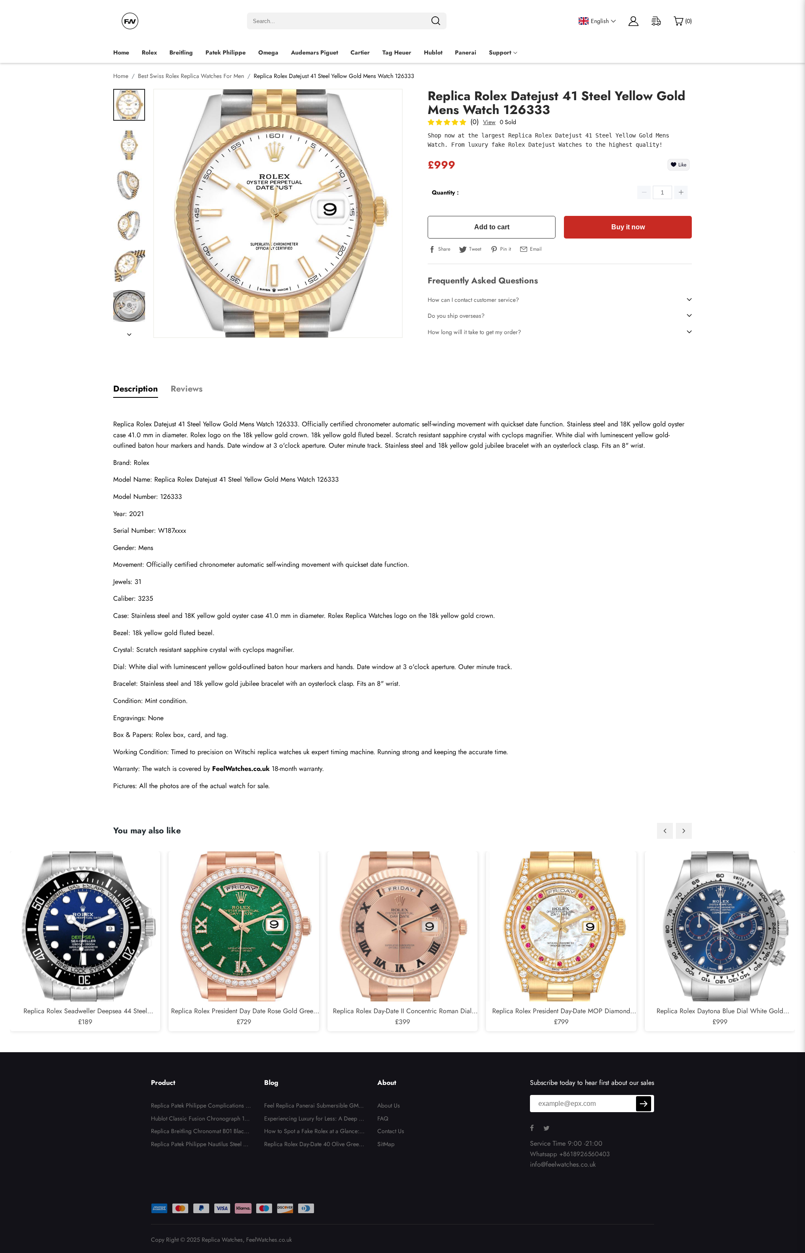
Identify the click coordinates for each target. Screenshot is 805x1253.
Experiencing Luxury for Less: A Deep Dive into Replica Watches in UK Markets (314, 1119)
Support (500, 52)
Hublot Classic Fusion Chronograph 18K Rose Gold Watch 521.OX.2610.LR (201, 1119)
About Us (388, 1105)
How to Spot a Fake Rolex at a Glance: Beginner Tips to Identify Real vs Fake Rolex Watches (314, 1132)
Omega (268, 52)
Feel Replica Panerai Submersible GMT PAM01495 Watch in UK (312, 1106)
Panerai (465, 52)
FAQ (382, 1118)
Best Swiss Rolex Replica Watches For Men (191, 76)
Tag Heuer (396, 52)
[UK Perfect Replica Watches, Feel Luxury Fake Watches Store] (130, 21)
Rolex (149, 52)
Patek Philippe (225, 52)
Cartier (360, 52)
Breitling (181, 52)
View (489, 122)
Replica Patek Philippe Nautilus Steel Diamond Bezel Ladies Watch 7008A (200, 1145)
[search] (436, 21)
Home (121, 52)
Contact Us (390, 1131)
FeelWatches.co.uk (269, 1239)
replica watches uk (283, 752)
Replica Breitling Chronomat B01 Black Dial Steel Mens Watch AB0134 (199, 1132)
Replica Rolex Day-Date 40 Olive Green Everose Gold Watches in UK (313, 1145)
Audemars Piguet (314, 52)
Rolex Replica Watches (360, 615)
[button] (665, 831)
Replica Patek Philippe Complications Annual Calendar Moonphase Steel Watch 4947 (200, 1106)
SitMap (386, 1144)
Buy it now (628, 227)
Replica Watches (222, 1239)
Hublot (433, 52)
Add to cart (491, 227)
